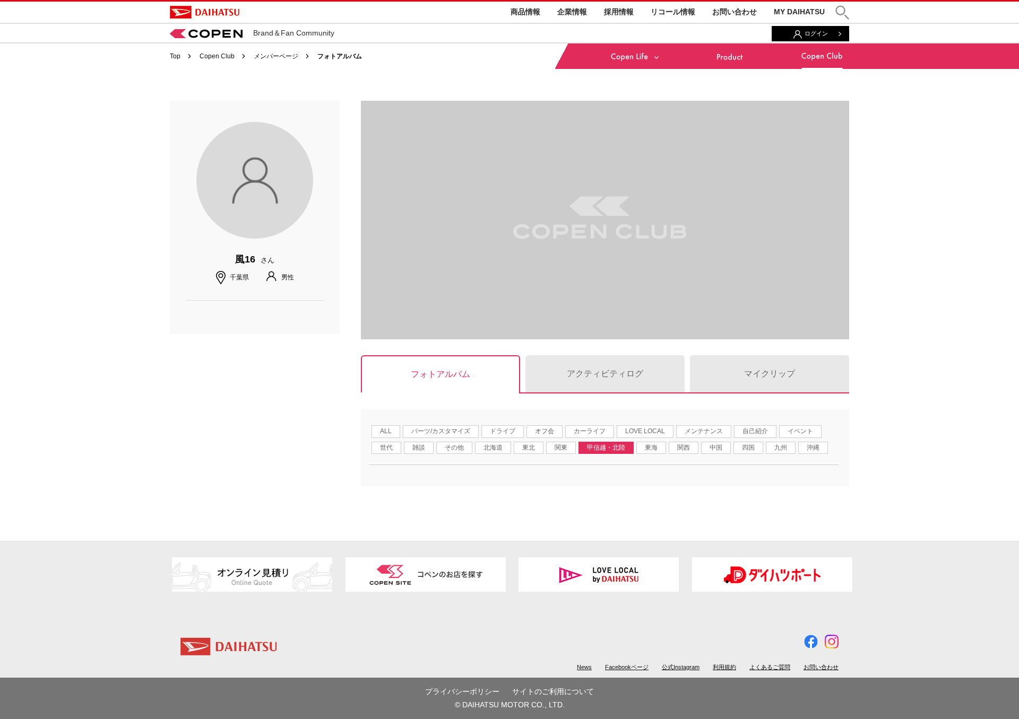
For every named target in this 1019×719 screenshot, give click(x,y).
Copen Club (217, 56)
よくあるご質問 (769, 667)
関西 (683, 447)
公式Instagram (681, 667)
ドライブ (502, 431)
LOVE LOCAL (645, 431)
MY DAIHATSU (799, 11)
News (584, 667)
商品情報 (525, 11)
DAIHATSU (204, 12)
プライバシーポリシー (462, 691)
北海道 (493, 447)
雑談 (418, 447)
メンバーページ (276, 56)
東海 (651, 447)
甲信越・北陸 (606, 447)
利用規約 (724, 667)
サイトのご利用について (553, 691)
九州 (780, 447)
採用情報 (619, 11)
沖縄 (813, 447)
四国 (748, 447)
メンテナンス (704, 431)
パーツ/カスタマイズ (440, 431)
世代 (386, 447)
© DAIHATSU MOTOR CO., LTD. (510, 704)
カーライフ (590, 431)
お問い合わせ (734, 11)
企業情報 (572, 11)
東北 (528, 447)
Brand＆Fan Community (293, 33)
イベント (800, 431)
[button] (842, 12)
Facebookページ (627, 667)
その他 (454, 447)
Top (175, 56)
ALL (386, 431)
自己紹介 (755, 431)
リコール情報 (673, 11)
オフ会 (544, 431)
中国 (716, 447)
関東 (561, 447)
